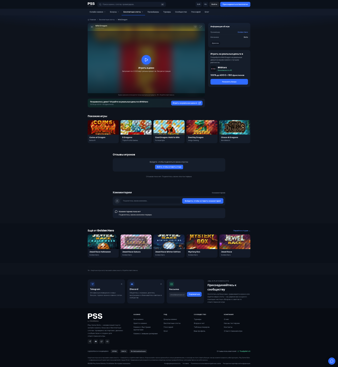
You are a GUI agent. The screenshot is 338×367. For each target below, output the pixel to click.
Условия (186, 363)
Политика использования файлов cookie (206, 363)
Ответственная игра (233, 331)
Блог (207, 12)
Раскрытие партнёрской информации (236, 363)
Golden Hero (243, 32)
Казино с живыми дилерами (146, 333)
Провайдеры (153, 12)
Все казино (139, 319)
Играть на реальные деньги (185, 103)
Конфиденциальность (172, 363)
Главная (93, 19)
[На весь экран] (201, 27)
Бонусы (113, 12)
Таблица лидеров (202, 327)
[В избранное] (195, 27)
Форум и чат (199, 323)
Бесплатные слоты (132, 12)
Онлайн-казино (96, 12)
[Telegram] (90, 341)
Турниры (167, 12)
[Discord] (95, 341)
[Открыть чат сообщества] (331, 361)
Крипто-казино (140, 323)
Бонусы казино (170, 319)
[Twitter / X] (101, 341)
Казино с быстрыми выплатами (142, 328)
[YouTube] (107, 341)
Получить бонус (229, 81)
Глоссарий (196, 12)
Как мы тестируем (232, 323)
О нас (226, 319)
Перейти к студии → (241, 230)
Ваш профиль (199, 331)
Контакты (228, 327)
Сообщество (181, 12)
